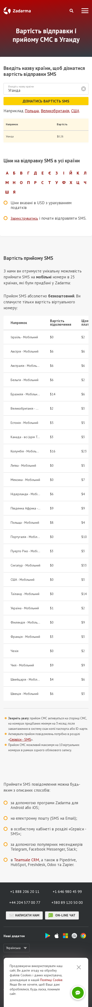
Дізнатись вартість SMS (46, 101)
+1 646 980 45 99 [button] (67, 891)
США (75, 110)
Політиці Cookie (51, 980)
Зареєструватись (24, 218)
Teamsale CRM (26, 859)
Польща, (32, 110)
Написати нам (27, 915)
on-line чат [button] (64, 915)
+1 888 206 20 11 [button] (24, 891)
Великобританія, (55, 110)
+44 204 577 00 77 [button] (24, 902)
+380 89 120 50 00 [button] (67, 902)
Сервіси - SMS (20, 739)
